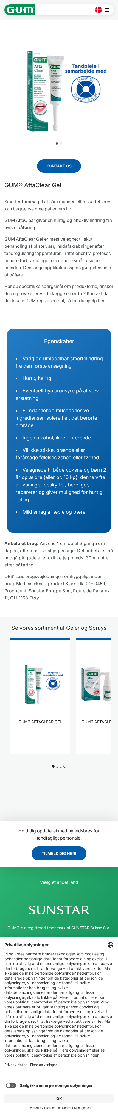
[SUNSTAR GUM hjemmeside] (19, 9)
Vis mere (40, 738)
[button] (57, 143)
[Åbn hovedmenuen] (109, 9)
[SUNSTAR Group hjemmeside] (59, 910)
